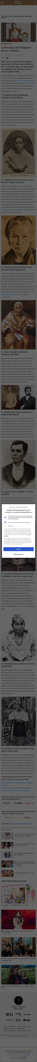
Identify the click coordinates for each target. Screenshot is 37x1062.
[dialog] (18, 531)
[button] (18, 526)
